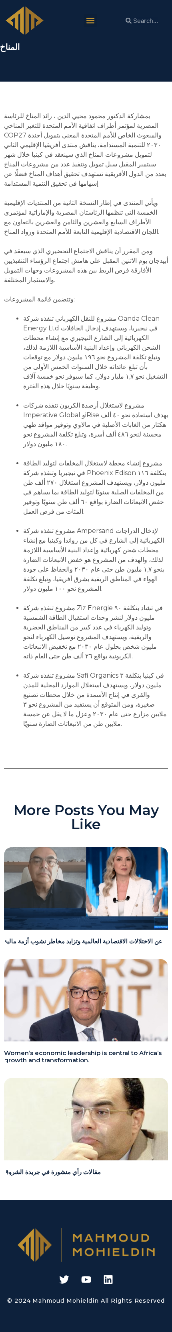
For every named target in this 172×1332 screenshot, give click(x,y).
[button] (90, 20)
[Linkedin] (108, 1280)
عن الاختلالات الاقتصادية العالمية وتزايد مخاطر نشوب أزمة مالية (83, 941)
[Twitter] (64, 1280)
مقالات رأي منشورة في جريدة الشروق (52, 1172)
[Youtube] (86, 1280)
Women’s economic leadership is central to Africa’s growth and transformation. (83, 1056)
